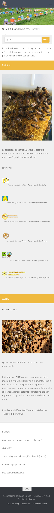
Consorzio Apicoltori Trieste (37, 241)
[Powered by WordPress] (18, 504)
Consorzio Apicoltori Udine (37, 185)
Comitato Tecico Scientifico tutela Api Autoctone (31, 260)
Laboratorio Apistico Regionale (38, 278)
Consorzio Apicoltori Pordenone (39, 222)
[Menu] (50, 4)
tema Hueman (41, 504)
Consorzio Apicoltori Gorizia (37, 203)
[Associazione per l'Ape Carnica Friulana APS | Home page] (5, 3)
